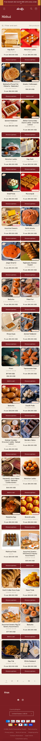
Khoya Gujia (10, 327)
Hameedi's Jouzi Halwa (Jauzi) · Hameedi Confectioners (10, 470)
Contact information (15, 735)
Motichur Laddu (29, 49)
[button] (4, 8)
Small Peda (11, 190)
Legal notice (28, 735)
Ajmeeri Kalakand (10, 118)
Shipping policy (32, 732)
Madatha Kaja (11, 506)
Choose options (10, 59)
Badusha (10, 293)
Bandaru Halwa (28, 431)
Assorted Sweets (10, 224)
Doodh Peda (28, 397)
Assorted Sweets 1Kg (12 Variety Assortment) (10, 612)
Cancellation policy (21, 738)
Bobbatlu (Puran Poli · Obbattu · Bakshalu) (11, 84)
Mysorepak (29, 190)
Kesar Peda (29, 578)
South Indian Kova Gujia (10, 578)
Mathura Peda (10, 540)
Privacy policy (8, 732)
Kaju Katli (28, 156)
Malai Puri (28, 293)
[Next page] (34, 667)
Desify (10, 729)
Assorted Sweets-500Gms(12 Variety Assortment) (29, 542)
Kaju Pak (11, 647)
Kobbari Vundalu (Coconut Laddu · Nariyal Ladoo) (10, 433)
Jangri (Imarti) (10, 257)
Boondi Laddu (29, 506)
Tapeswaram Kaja (28, 361)
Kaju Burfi (10, 49)
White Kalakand (29, 647)
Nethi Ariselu (29, 224)
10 (28, 667)
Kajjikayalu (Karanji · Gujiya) (29, 258)
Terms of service (20, 732)
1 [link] (5, 667)
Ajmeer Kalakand (29, 327)
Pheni (11, 361)
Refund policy (32, 729)
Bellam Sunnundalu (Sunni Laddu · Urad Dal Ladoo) (28, 120)
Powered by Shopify (19, 729)
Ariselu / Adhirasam (29, 83)
